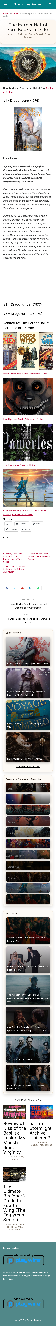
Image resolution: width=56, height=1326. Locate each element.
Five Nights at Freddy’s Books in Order (23, 419)
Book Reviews (16, 1157)
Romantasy (14, 1230)
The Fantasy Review (28, 4)
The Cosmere (46, 1145)
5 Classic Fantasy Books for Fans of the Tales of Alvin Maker (14, 569)
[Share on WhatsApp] (38, 588)
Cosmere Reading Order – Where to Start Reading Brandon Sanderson (24, 512)
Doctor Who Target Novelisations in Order (25, 373)
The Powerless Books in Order (19, 465)
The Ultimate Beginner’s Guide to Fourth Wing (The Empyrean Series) (14, 1203)
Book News (43, 1142)
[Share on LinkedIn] (30, 588)
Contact (15, 1248)
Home (6, 13)
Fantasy (28, 37)
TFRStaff (10, 34)
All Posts (15, 13)
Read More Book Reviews (28, 766)
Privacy (6, 1248)
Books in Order (43, 34)
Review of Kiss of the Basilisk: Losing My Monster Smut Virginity (14, 1138)
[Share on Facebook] (6, 588)
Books (32, 34)
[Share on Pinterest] (22, 588)
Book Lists (22, 34)
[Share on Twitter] (14, 588)
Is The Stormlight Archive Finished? (41, 1130)
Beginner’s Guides (16, 1224)
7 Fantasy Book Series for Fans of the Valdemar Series (39, 556)
